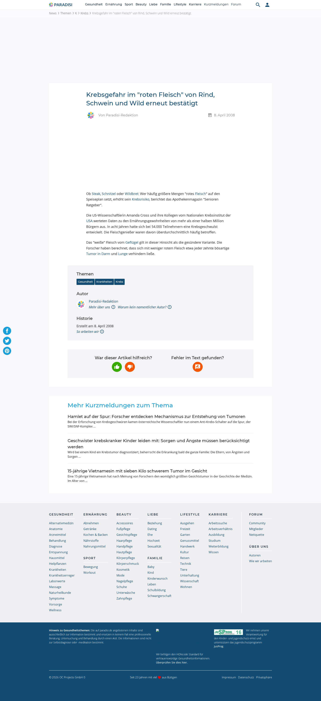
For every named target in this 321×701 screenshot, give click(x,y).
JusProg (218, 646)
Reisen (184, 558)
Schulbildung (156, 590)
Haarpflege (124, 541)
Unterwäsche (125, 593)
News (52, 13)
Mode (120, 575)
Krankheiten (104, 281)
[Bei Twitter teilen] (7, 341)
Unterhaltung (189, 575)
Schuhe (121, 587)
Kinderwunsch (157, 578)
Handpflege (124, 546)
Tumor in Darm (98, 253)
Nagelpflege (124, 581)
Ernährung (113, 4)
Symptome (56, 598)
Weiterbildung (218, 546)
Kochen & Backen (95, 535)
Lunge (123, 253)
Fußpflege (123, 529)
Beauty (141, 4)
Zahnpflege (124, 598)
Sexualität (154, 546)
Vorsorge (55, 604)
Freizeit (185, 529)
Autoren (255, 555)
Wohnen (186, 587)
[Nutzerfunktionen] (267, 4)
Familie (165, 4)
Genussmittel (189, 541)
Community (257, 523)
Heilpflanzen (57, 564)
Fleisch (200, 193)
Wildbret (131, 193)
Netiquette (256, 535)
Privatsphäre (264, 677)
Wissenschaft (189, 581)
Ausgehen (187, 523)
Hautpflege (124, 552)
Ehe (150, 535)
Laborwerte (57, 581)
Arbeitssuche (218, 523)
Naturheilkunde (60, 593)
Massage (55, 587)
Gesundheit (94, 4)
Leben (151, 584)
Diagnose (55, 546)
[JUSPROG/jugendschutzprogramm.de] (228, 632)
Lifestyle (180, 4)
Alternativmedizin (61, 523)
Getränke (89, 529)
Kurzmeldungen (216, 4)
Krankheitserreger (62, 575)
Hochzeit (153, 541)
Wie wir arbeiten (260, 561)
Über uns (258, 546)
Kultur (184, 552)
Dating (152, 529)
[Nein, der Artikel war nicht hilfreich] (130, 367)
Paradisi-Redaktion (103, 301)
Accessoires (124, 523)
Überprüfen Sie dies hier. (172, 662)
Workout (89, 573)
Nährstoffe (91, 541)
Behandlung (57, 541)
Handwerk (187, 546)
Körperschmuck (127, 564)
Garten (185, 535)
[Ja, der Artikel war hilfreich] (117, 367)
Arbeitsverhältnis (221, 529)
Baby (150, 567)
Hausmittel (56, 558)
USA (89, 221)
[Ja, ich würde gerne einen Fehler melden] (198, 367)
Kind (150, 573)
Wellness (55, 610)
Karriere (195, 4)
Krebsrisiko (140, 199)
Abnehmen (91, 523)
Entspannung (58, 552)
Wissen (214, 552)
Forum (236, 4)
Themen (65, 13)
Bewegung (90, 567)
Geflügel (131, 242)
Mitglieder (256, 529)
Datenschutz (246, 677)
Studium (215, 541)
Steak (96, 193)
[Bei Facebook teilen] (7, 331)
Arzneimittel (57, 535)
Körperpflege (125, 558)
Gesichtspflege (126, 535)
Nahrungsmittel (94, 546)
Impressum (229, 677)
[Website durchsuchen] (258, 4)
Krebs (84, 13)
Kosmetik (122, 570)
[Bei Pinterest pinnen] (7, 351)
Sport (129, 4)
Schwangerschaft (159, 596)
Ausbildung (216, 535)
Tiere (183, 570)
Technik (185, 564)
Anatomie (56, 529)
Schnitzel (109, 193)
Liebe (153, 4)
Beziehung (154, 523)
